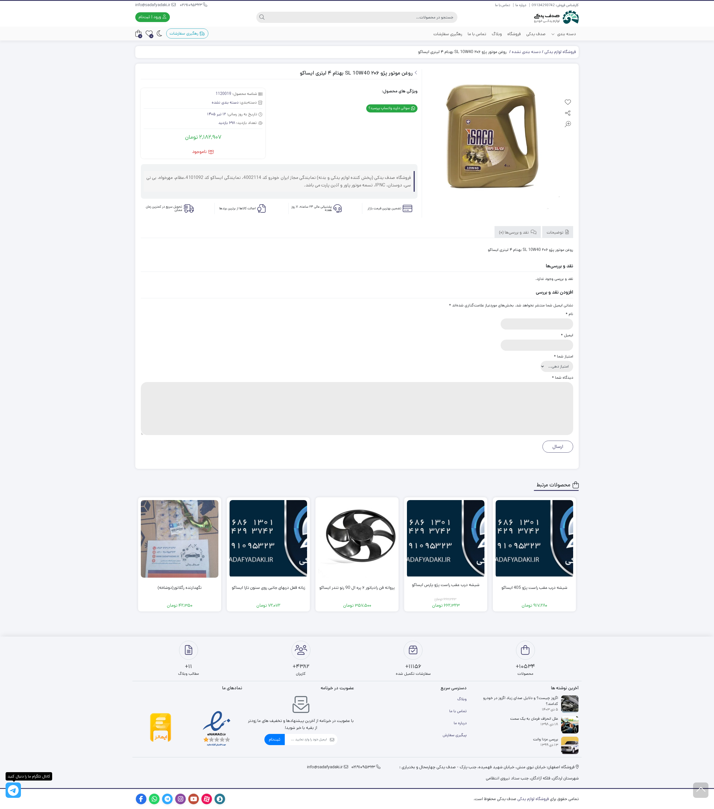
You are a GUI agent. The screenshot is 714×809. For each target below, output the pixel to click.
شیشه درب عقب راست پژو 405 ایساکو (534, 587)
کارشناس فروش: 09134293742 (555, 5)
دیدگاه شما (562, 377)
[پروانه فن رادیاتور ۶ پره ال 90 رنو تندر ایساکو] (357, 539)
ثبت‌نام (274, 739)
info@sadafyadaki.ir (153, 5)
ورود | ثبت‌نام (150, 17)
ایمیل (567, 335)
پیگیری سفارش (455, 735)
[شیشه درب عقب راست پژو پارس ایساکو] (445, 539)
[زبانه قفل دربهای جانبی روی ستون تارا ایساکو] (268, 539)
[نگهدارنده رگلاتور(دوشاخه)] (179, 539)
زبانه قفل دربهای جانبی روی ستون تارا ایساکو (268, 587)
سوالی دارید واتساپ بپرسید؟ (389, 108)
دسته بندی (566, 34)
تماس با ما (502, 5)
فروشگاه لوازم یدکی (560, 52)
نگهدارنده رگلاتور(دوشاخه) (180, 587)
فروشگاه (514, 34)
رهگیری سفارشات (447, 34)
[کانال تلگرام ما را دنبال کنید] (13, 790)
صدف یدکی (536, 34)
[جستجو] (261, 17)
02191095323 (191, 5)
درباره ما (520, 5)
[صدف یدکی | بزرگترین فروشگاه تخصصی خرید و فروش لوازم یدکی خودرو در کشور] (556, 17)
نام (569, 314)
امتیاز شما (563, 356)
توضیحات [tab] (556, 232)
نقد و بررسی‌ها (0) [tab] (514, 232)
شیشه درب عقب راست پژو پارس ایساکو (445, 585)
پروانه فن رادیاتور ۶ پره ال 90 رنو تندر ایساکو (357, 587)
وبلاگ (497, 34)
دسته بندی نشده (526, 52)
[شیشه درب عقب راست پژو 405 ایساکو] (534, 539)
